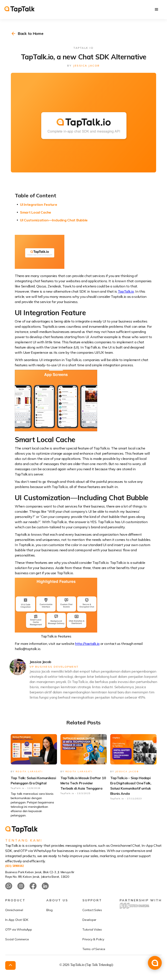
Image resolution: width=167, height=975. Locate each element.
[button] (156, 9)
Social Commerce (17, 939)
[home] (19, 9)
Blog (49, 910)
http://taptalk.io (87, 643)
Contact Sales (92, 910)
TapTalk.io (126, 291)
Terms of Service (93, 949)
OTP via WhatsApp (18, 929)
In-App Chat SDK (16, 920)
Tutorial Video (92, 929)
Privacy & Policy (93, 939)
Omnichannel (14, 910)
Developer (89, 920)
